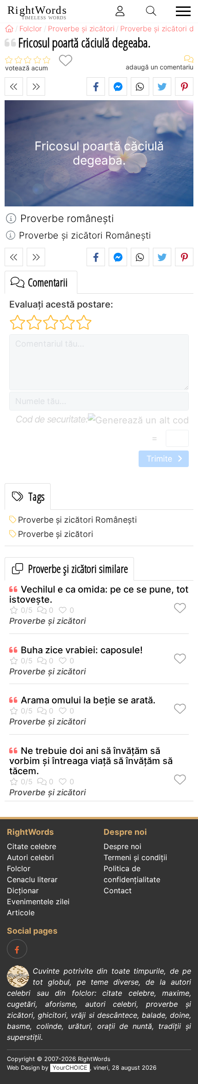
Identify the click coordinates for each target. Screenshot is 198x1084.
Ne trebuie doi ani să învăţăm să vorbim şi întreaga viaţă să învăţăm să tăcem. (91, 761)
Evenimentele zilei (38, 901)
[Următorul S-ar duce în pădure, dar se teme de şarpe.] (36, 86)
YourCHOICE (69, 1067)
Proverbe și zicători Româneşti (77, 520)
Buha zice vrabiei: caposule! (82, 650)
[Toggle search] (151, 11)
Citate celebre (31, 846)
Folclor (18, 868)
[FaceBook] (17, 948)
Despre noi (122, 846)
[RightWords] (9, 28)
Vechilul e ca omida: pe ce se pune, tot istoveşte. (98, 594)
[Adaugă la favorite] (65, 60)
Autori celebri (30, 857)
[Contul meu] (120, 11)
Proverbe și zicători (55, 534)
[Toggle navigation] (180, 11)
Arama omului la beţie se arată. (88, 700)
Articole (21, 912)
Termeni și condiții (135, 857)
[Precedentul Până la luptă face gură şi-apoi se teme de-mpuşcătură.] (14, 86)
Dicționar (23, 890)
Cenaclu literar (32, 879)
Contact (118, 890)
